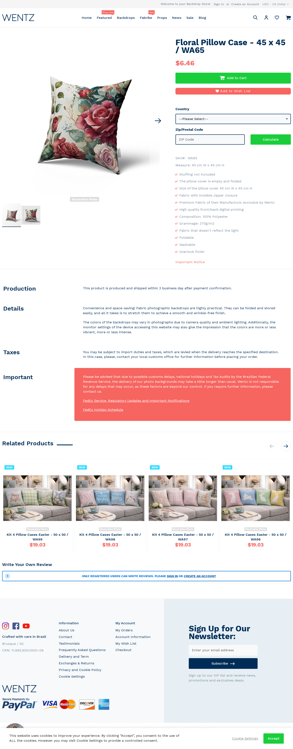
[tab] (38, 289)
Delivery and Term (74, 656)
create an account (200, 576)
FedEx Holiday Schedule (103, 410)
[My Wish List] (277, 19)
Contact (65, 637)
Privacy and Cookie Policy (80, 670)
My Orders (124, 630)
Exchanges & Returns (76, 663)
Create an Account (245, 4)
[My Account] (266, 18)
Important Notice (190, 262)
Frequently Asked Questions (82, 650)
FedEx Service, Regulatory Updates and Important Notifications (136, 401)
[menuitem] (86, 17)
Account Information (133, 637)
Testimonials (69, 643)
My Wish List (125, 643)
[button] (275, 4)
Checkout (123, 650)
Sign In (219, 4)
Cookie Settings (72, 676)
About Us (66, 630)
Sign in (172, 576)
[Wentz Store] (18, 17)
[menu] (143, 17)
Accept (273, 738)
